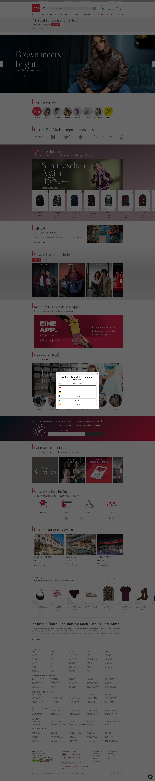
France (77, 396)
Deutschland (77, 392)
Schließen (97, 373)
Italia (77, 400)
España (77, 404)
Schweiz (77, 388)
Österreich (77, 383)
